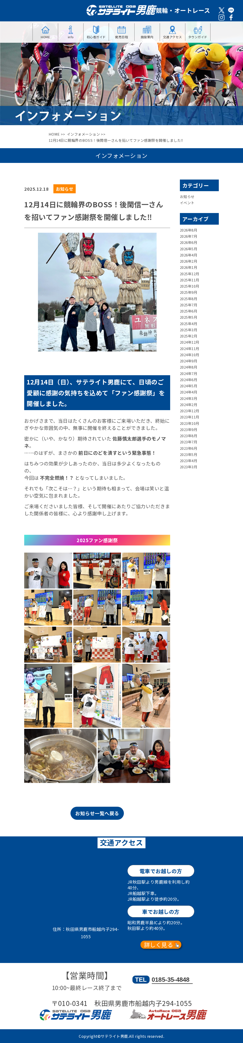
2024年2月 (188, 404)
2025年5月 (188, 317)
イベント (187, 202)
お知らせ (187, 196)
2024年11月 (189, 348)
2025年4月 (188, 323)
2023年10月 (189, 423)
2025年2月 (188, 335)
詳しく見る (158, 945)
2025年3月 (188, 329)
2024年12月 (189, 342)
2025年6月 (188, 310)
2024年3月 (188, 398)
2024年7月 (188, 373)
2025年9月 (188, 292)
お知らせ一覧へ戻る (97, 813)
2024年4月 (188, 391)
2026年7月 (188, 236)
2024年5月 (188, 385)
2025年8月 (188, 298)
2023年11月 (189, 416)
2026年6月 (188, 242)
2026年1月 (188, 267)
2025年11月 (189, 279)
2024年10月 (189, 354)
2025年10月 (189, 286)
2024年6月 (188, 379)
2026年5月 (188, 248)
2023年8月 (188, 435)
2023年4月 (188, 460)
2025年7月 (188, 304)
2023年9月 (188, 429)
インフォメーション (83, 134)
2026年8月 (188, 230)
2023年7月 (188, 441)
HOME (54, 134)
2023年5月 (188, 454)
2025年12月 (189, 273)
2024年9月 (188, 360)
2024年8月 (188, 367)
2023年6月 (188, 448)
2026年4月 (188, 254)
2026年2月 (188, 261)
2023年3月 (188, 466)
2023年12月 (189, 410)
